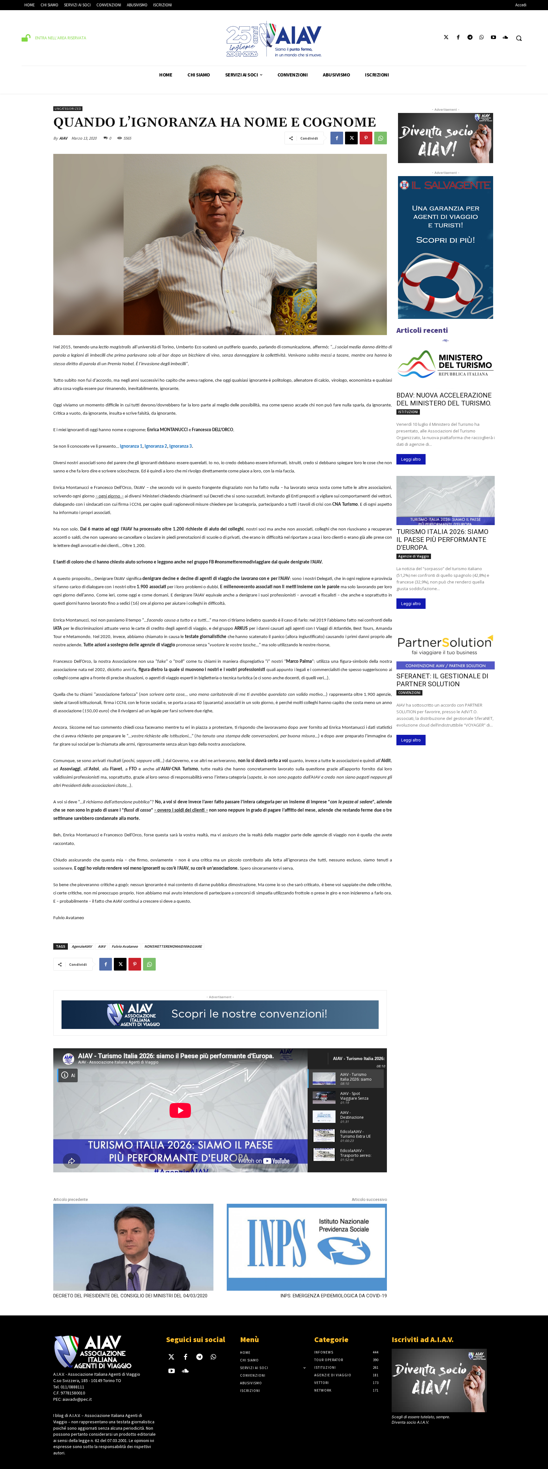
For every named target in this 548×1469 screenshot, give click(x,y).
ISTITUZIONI (408, 412)
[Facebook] (458, 38)
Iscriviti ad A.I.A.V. (423, 1339)
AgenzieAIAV (82, 946)
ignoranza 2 (156, 446)
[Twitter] (446, 38)
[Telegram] (470, 38)
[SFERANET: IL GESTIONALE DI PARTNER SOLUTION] (445, 644)
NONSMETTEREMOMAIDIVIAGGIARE (173, 946)
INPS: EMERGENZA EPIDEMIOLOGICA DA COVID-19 (333, 1296)
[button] (518, 38)
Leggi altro (411, 459)
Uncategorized (68, 109)
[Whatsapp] (481, 38)
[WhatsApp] (380, 138)
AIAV (63, 138)
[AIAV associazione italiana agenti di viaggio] (274, 39)
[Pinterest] (366, 138)
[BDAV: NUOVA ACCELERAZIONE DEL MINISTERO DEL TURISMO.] (445, 364)
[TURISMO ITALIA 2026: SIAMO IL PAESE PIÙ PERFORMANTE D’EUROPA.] (445, 500)
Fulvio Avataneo (125, 946)
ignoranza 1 (131, 446)
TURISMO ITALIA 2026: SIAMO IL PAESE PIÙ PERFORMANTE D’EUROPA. (442, 539)
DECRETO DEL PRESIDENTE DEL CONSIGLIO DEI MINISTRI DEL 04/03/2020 (130, 1296)
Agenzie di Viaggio (413, 556)
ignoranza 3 (180, 446)
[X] (351, 138)
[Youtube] (493, 38)
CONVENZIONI (409, 692)
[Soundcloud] (505, 38)
